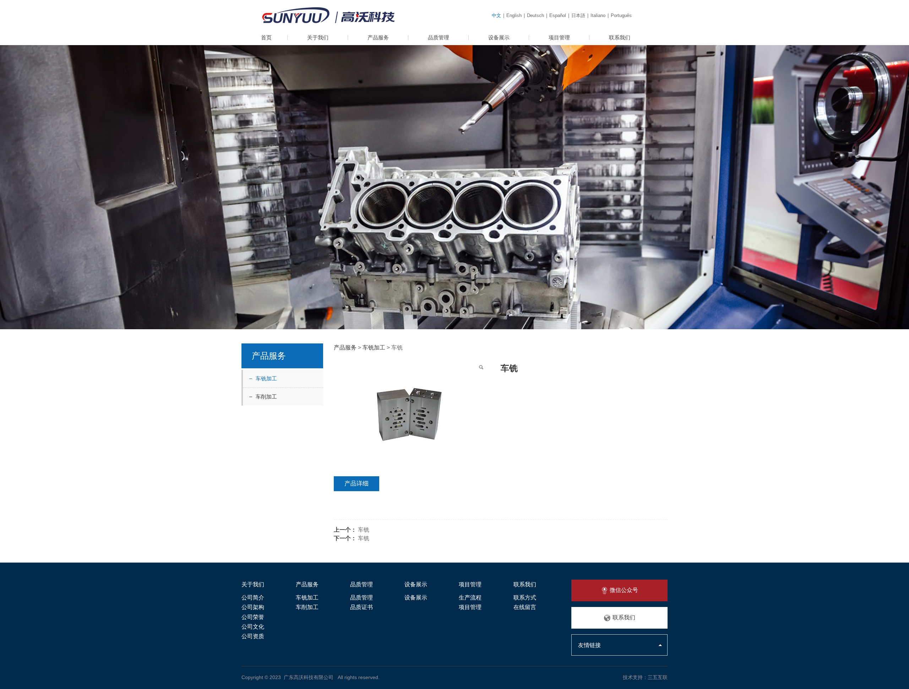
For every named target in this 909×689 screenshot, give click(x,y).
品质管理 (438, 37)
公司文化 (252, 627)
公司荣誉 (252, 617)
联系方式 (524, 598)
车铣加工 (266, 378)
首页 (266, 37)
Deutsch (535, 15)
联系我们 (619, 37)
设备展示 (499, 37)
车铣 (363, 530)
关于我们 (317, 37)
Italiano (597, 15)
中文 (496, 15)
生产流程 (470, 598)
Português (621, 15)
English (514, 15)
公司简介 (252, 598)
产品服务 (378, 37)
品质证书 (361, 607)
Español (557, 15)
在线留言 (524, 607)
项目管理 (559, 37)
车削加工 (266, 397)
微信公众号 (623, 590)
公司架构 (252, 607)
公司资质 (252, 636)
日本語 (578, 15)
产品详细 (356, 483)
